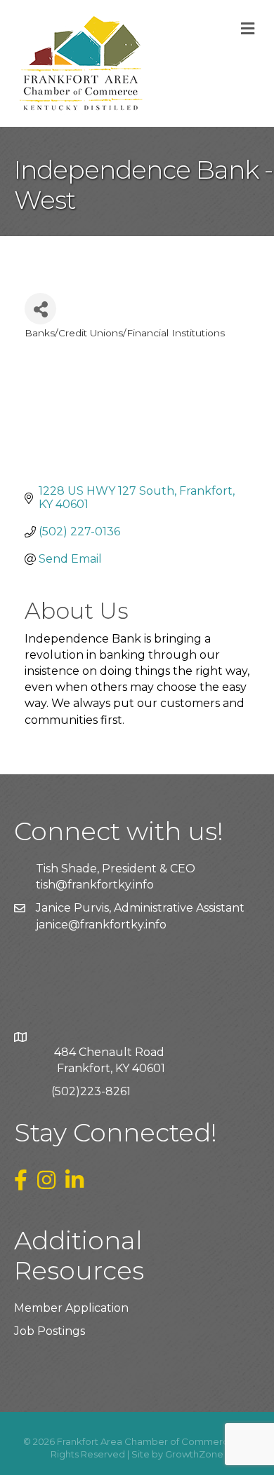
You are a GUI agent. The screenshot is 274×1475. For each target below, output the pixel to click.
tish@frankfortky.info (95, 884)
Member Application (71, 1308)
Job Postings (49, 1331)
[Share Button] (40, 308)
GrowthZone (194, 1454)
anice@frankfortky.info (103, 924)
